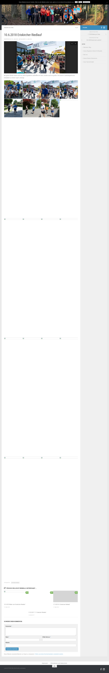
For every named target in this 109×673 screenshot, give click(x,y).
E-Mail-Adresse (46, 637)
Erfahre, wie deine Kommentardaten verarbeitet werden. (49, 654)
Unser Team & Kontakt (88, 62)
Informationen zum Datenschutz (59, 663)
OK (76, 2)
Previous (72, 43)
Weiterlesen (86, 2)
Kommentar (9, 626)
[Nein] (107, 2)
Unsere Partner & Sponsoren (90, 58)
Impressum (45, 663)
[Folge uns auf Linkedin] (104, 28)
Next (75, 43)
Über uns (85, 54)
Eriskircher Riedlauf (15, 582)
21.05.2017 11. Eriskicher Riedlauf (37, 612)
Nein (80, 2)
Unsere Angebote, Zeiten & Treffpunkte (92, 51)
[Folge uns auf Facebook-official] (101, 28)
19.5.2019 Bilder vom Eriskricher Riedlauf (14, 604)
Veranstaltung (8, 27)
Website (7, 642)
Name (7, 637)
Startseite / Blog (87, 47)
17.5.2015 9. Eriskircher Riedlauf (61, 604)
